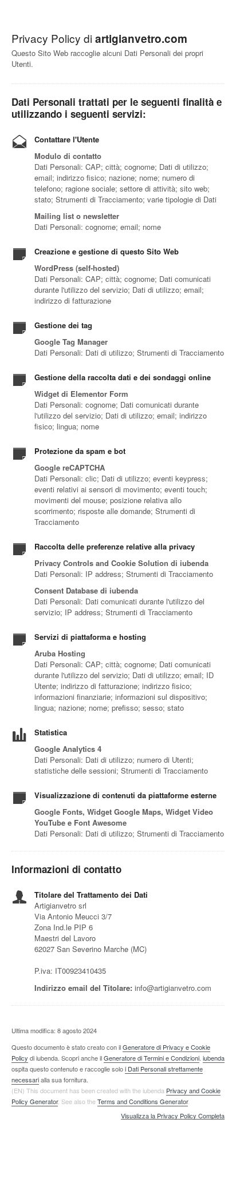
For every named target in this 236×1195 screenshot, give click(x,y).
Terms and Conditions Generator (142, 1101)
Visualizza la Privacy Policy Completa (173, 1116)
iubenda (214, 1057)
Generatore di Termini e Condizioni (151, 1057)
